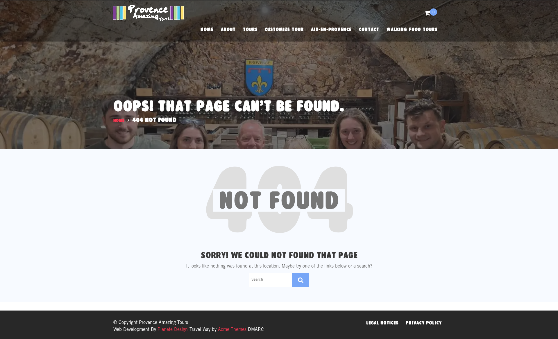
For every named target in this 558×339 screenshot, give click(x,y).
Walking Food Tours (412, 29)
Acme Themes (232, 329)
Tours (250, 29)
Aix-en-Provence (331, 29)
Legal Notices (382, 323)
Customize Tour (284, 29)
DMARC (256, 329)
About (228, 29)
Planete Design (172, 329)
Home (207, 29)
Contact (369, 29)
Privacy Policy (424, 323)
